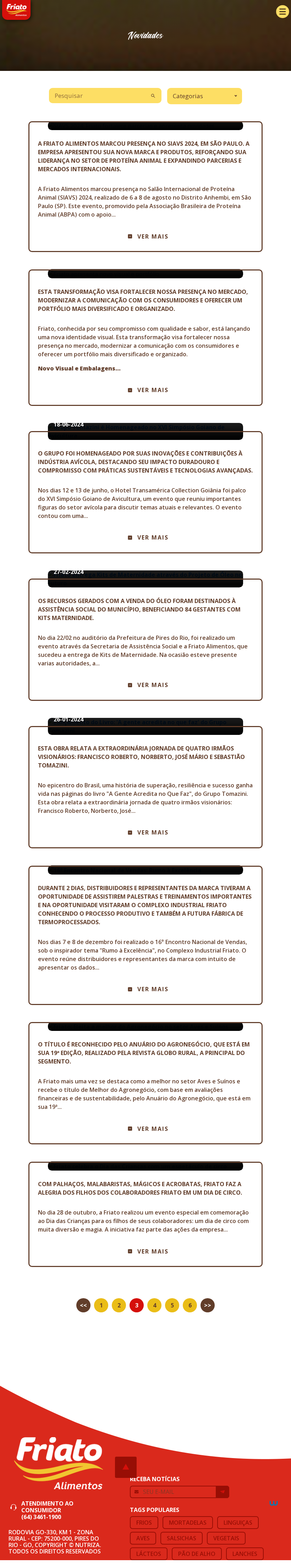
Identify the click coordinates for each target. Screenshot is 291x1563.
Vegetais (226, 1538)
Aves (143, 1538)
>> (207, 1305)
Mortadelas (188, 1522)
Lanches (244, 1554)
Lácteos (148, 1554)
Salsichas (181, 1538)
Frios (144, 1522)
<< (83, 1305)
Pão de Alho (196, 1554)
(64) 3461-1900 (41, 1517)
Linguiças (238, 1522)
